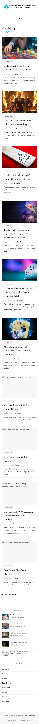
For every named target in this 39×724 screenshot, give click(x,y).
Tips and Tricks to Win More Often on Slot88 (19, 652)
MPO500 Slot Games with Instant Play (18, 643)
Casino (4, 678)
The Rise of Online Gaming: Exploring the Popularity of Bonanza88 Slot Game (17, 234)
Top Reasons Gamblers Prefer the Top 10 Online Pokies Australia (17, 616)
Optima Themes (25, 720)
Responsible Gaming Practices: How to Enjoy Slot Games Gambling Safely (19, 292)
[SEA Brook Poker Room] (19, 7)
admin (16, 74)
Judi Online (6, 683)
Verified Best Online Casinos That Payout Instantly (19, 634)
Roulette (5, 701)
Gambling (8, 61)
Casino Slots (6, 669)
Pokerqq (5, 697)
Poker (4, 692)
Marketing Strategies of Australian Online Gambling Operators (18, 350)
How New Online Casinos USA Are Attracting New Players (18, 625)
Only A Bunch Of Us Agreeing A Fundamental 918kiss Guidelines (18, 515)
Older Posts (10, 594)
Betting (5, 674)
